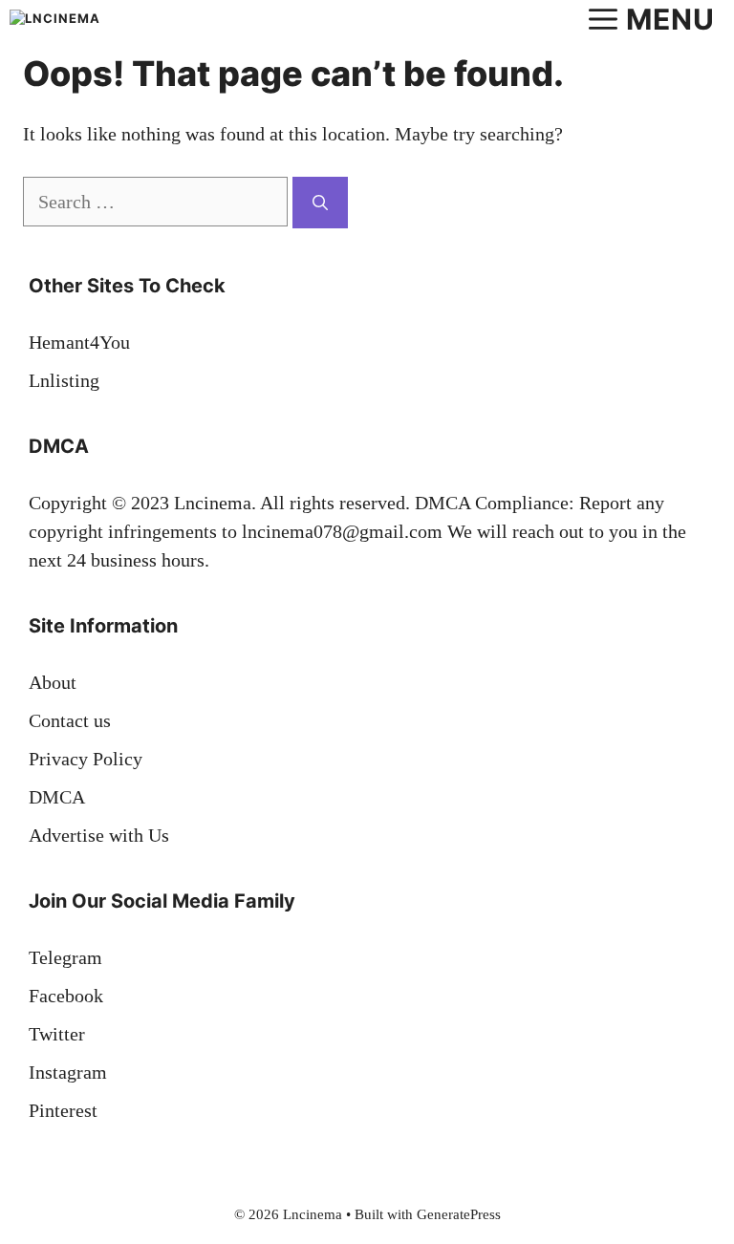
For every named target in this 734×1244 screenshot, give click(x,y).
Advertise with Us (99, 835)
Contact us (70, 720)
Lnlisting (64, 380)
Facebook (66, 995)
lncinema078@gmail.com (342, 531)
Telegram (65, 957)
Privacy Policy (85, 758)
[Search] (320, 202)
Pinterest (63, 1110)
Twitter (57, 1033)
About (52, 682)
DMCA (57, 796)
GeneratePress (459, 1214)
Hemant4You (79, 342)
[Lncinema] (62, 19)
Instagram (68, 1072)
